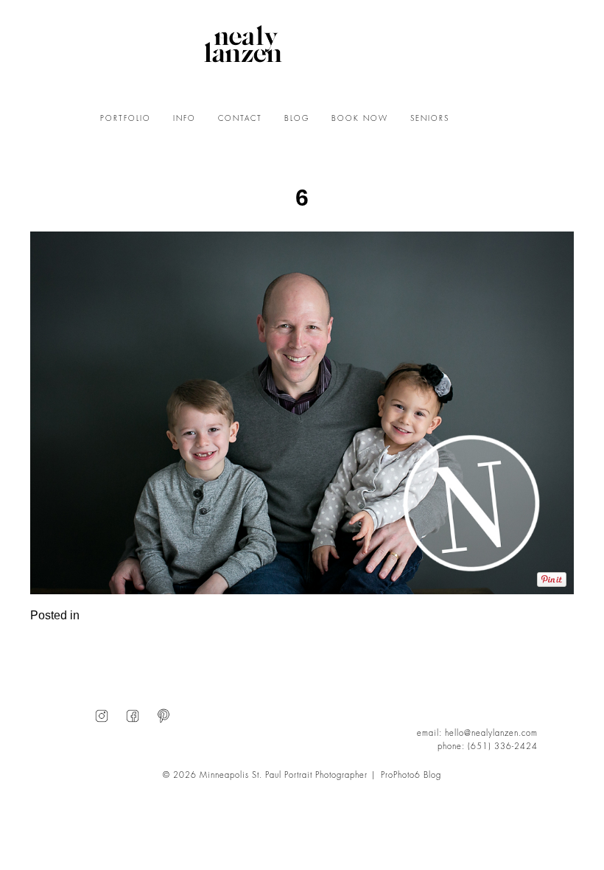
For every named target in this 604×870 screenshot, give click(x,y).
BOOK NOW (359, 118)
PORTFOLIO (125, 118)
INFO (184, 118)
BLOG (296, 118)
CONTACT (240, 118)
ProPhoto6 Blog (411, 775)
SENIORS (429, 118)
